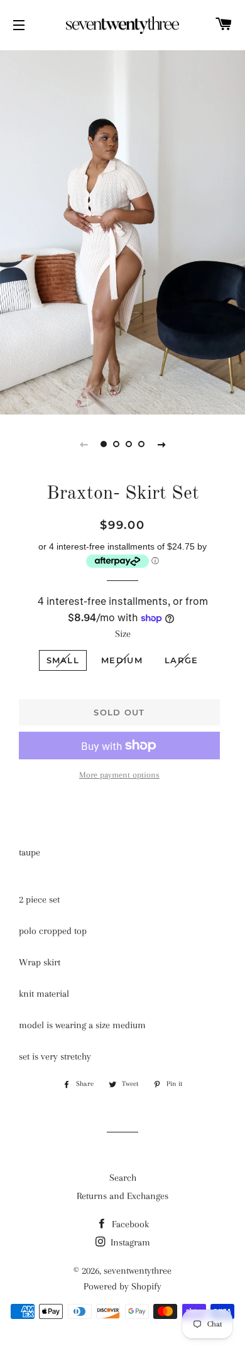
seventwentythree (138, 1270)
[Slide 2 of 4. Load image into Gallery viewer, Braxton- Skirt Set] (116, 444)
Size (123, 633)
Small (63, 660)
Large (182, 660)
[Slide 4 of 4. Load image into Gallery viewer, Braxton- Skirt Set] (141, 444)
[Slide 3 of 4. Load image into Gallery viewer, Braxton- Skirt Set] (128, 444)
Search (122, 1177)
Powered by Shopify (122, 1286)
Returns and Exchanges (122, 1196)
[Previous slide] (83, 444)
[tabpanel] (122, 231)
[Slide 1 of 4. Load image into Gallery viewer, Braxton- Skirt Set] (103, 444)
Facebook (129, 1224)
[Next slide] (161, 444)
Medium (122, 660)
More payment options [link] (119, 774)
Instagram (129, 1242)
